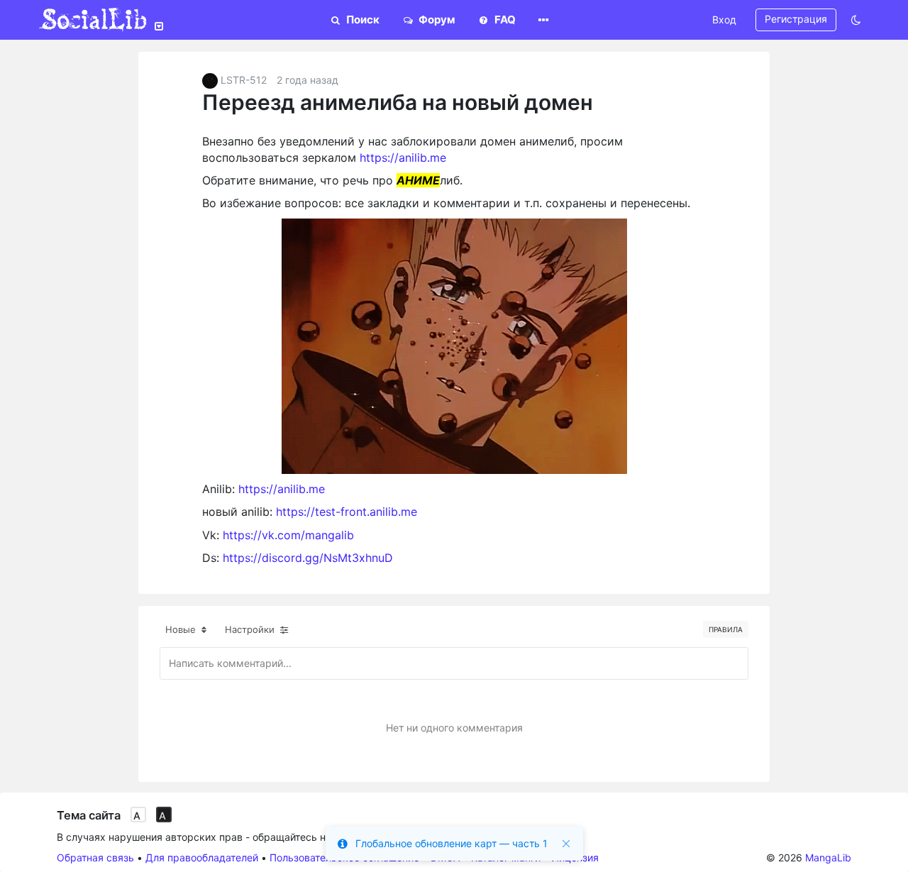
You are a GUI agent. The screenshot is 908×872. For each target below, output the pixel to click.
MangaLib (828, 857)
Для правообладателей (201, 857)
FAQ (504, 19)
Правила (726, 629)
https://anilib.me (403, 157)
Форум (435, 19)
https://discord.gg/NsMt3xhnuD (308, 558)
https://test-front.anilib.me (346, 511)
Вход (724, 19)
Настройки (251, 629)
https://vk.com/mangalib (288, 535)
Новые (182, 629)
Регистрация (796, 19)
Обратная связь (95, 857)
